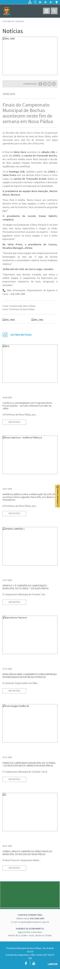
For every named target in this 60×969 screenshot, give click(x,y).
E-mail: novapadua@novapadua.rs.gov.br (30, 922)
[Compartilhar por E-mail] (49, 83)
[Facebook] (25, 963)
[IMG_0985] (30, 56)
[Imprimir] (45, 83)
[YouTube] (34, 963)
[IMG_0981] (44, 319)
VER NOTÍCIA (14, 422)
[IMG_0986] (15, 319)
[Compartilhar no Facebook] (40, 83)
